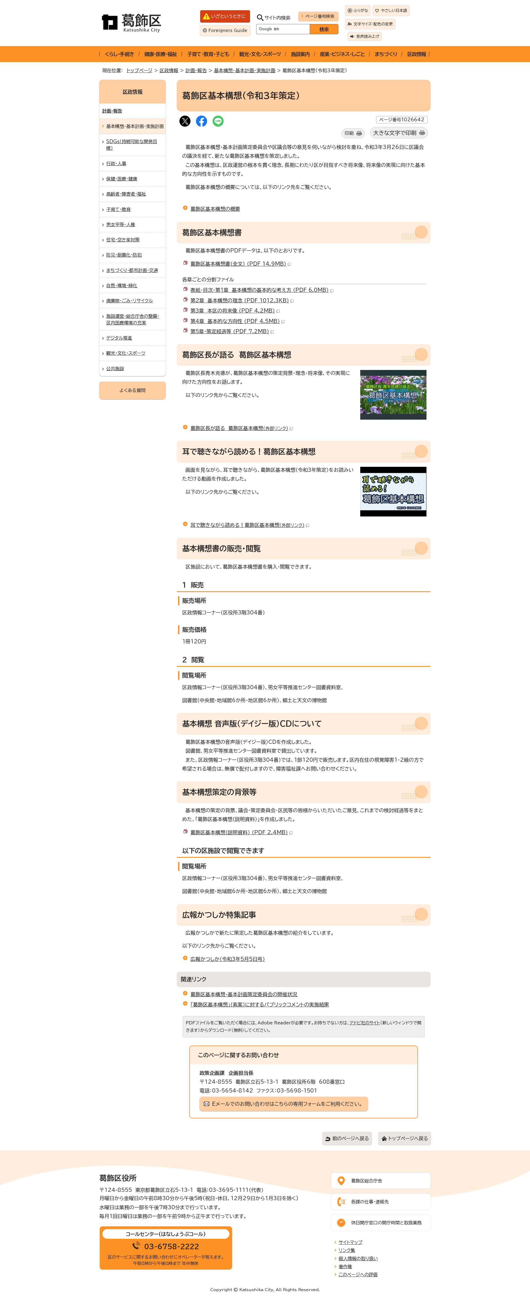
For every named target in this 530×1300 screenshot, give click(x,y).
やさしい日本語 (394, 10)
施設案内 (300, 54)
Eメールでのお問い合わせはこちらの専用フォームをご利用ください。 (287, 1103)
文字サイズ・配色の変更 (373, 24)
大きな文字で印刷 (395, 132)
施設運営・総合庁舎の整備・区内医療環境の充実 (132, 319)
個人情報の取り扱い (358, 1258)
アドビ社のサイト (364, 1023)
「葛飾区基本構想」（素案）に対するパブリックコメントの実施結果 (259, 1004)
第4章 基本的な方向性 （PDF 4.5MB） (235, 321)
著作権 (345, 1266)
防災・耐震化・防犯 (124, 255)
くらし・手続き (119, 54)
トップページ (139, 70)
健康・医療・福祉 (160, 54)
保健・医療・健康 (121, 179)
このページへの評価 (358, 1274)
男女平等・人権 (120, 224)
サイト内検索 (277, 17)
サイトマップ (350, 1242)
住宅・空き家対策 (122, 240)
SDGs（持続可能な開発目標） (131, 144)
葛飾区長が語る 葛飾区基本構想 (239, 428)
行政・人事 (116, 163)
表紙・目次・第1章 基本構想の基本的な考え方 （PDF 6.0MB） (259, 289)
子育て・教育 (118, 209)
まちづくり (386, 54)
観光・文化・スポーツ (260, 54)
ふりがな (361, 10)
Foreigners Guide (227, 30)
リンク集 (347, 1250)
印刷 (349, 133)
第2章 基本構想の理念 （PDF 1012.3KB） (239, 300)
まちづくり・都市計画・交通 (132, 270)
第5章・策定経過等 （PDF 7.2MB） (229, 331)
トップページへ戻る (408, 1138)
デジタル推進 (119, 338)
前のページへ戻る (350, 1138)
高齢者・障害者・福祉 (126, 194)
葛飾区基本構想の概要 (215, 208)
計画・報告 (196, 70)
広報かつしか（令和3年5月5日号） (227, 959)
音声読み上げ (367, 36)
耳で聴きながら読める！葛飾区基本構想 (247, 525)
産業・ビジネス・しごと (342, 54)
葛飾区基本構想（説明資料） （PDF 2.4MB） (239, 832)
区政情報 (416, 54)
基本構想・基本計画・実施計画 (244, 70)
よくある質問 (132, 390)
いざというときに (228, 16)
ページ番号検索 (319, 16)
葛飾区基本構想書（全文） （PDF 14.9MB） (238, 263)
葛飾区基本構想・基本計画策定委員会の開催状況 (243, 994)
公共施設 (115, 368)
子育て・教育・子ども (208, 54)
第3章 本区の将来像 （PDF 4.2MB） (232, 310)
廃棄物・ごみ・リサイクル (129, 301)
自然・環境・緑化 (121, 285)
